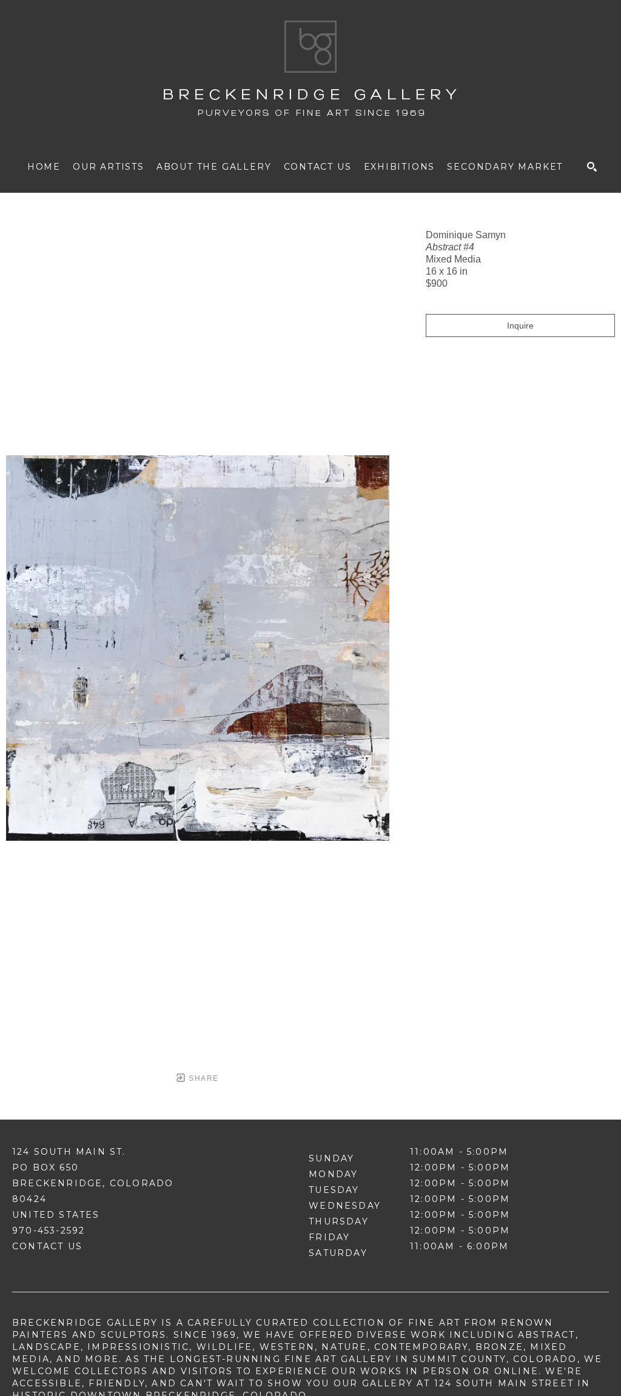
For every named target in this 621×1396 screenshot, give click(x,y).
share (202, 1078)
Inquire (520, 325)
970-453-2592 (48, 1230)
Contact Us (47, 1246)
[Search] (592, 167)
